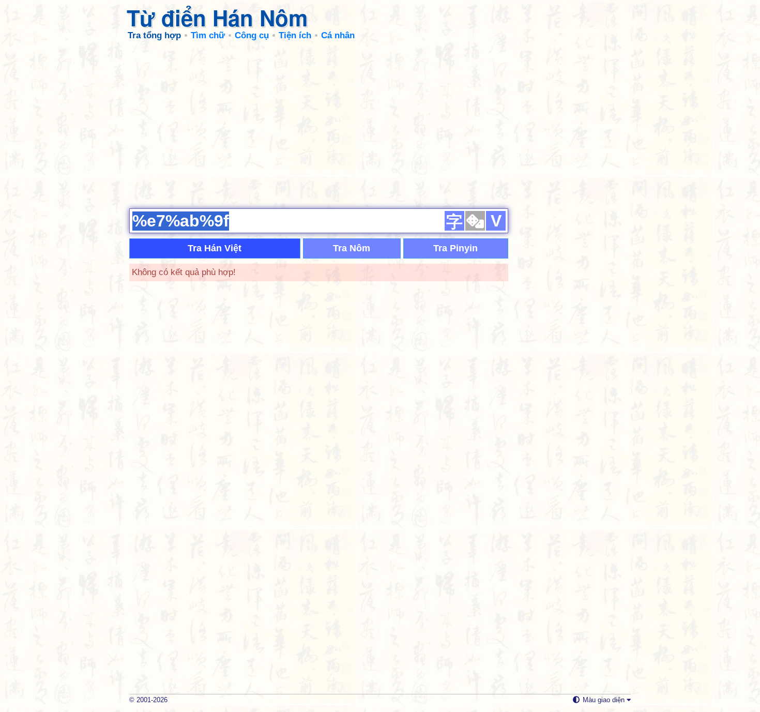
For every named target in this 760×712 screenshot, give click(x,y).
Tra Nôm (351, 248)
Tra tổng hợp (154, 35)
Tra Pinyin (455, 248)
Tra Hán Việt (214, 248)
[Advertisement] (380, 124)
